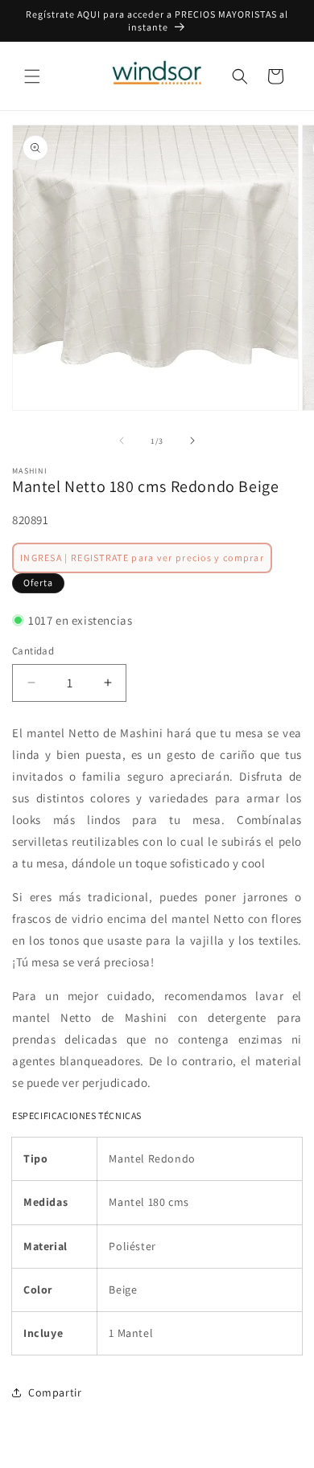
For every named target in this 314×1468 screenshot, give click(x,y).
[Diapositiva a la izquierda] (121, 440)
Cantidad (33, 651)
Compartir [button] (54, 1392)
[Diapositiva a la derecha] (192, 440)
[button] (32, 76)
